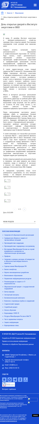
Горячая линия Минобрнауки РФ (15, 266)
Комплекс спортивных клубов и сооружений (19, 301)
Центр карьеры (9, 292)
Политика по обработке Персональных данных (18, 344)
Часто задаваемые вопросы (13, 319)
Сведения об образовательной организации (19, 235)
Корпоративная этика (11, 325)
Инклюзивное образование (13, 275)
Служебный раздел (10, 307)
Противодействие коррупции (14, 243)
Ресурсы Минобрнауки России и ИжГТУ (17, 316)
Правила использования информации (15, 341)
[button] (24, 209)
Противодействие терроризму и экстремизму (19, 246)
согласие (22, 418)
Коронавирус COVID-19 (11, 313)
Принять (35, 415)
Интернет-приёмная (9, 389)
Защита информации (11, 322)
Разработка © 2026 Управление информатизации (19, 338)
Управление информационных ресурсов (17, 279)
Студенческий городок (11, 304)
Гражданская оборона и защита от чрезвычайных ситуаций (15, 239)
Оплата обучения (10, 310)
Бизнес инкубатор (10, 269)
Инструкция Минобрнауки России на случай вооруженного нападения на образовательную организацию (19, 251)
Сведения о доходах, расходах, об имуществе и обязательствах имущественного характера (19, 261)
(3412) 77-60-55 (10, 362)
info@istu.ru (13, 365)
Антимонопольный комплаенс (14, 298)
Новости (9, 13)
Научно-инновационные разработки (16, 272)
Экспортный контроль (11, 295)
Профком (7, 256)
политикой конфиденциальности (8, 421)
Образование (19, 13)
